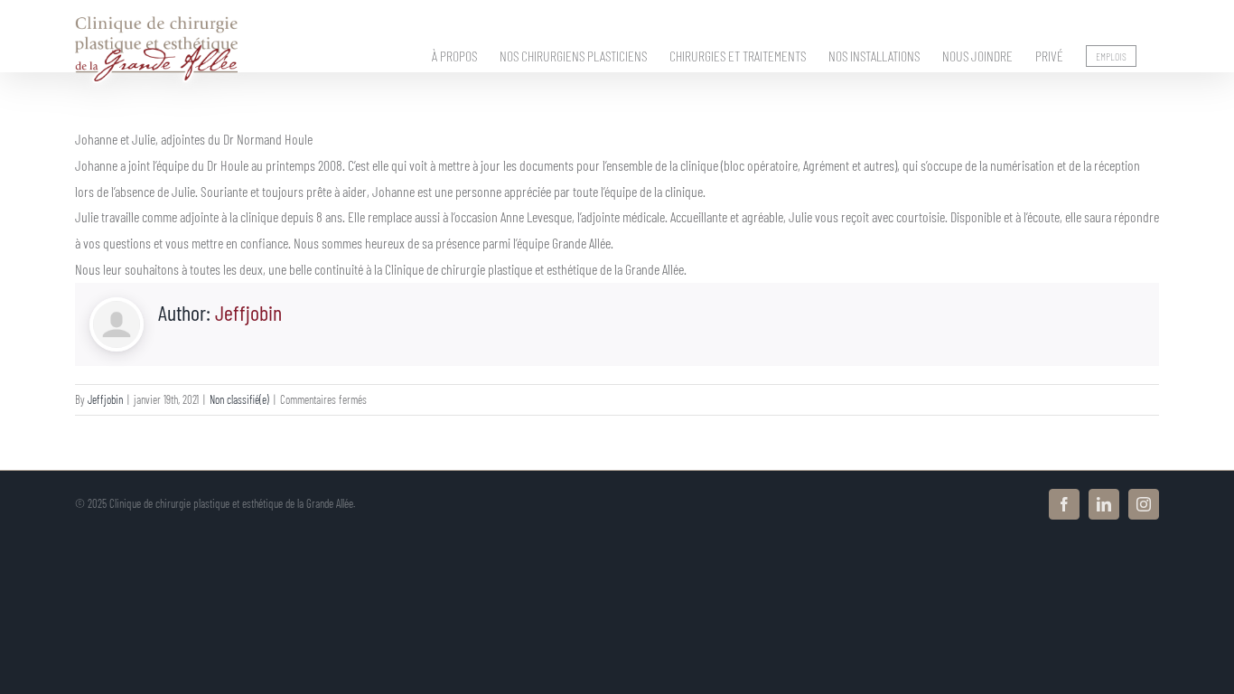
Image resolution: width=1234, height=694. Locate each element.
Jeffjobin (248, 312)
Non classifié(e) (239, 399)
